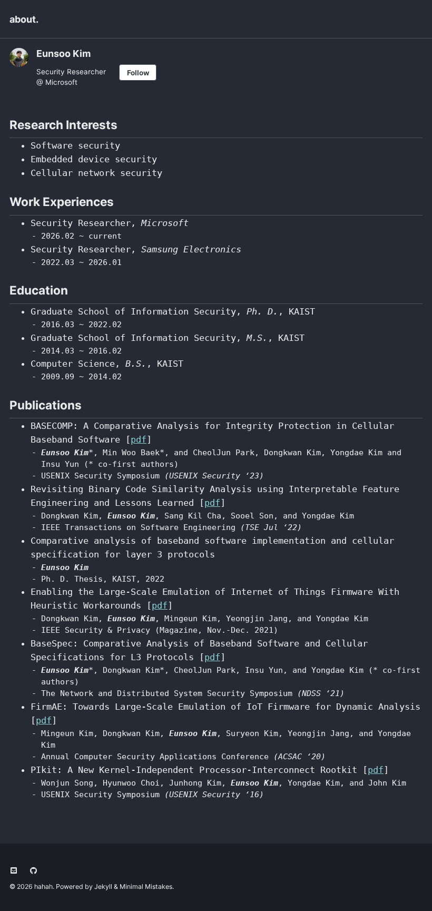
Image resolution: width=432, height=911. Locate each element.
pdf (138, 439)
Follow (138, 72)
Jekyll (103, 886)
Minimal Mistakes (146, 886)
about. (23, 19)
